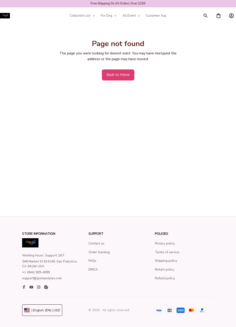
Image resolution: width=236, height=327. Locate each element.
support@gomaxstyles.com (42, 278)
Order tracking (99, 252)
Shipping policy (166, 261)
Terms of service (167, 252)
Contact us (96, 243)
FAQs (92, 261)
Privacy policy (165, 243)
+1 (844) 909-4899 (36, 272)
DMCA (93, 269)
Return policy (164, 269)
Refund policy (165, 278)
